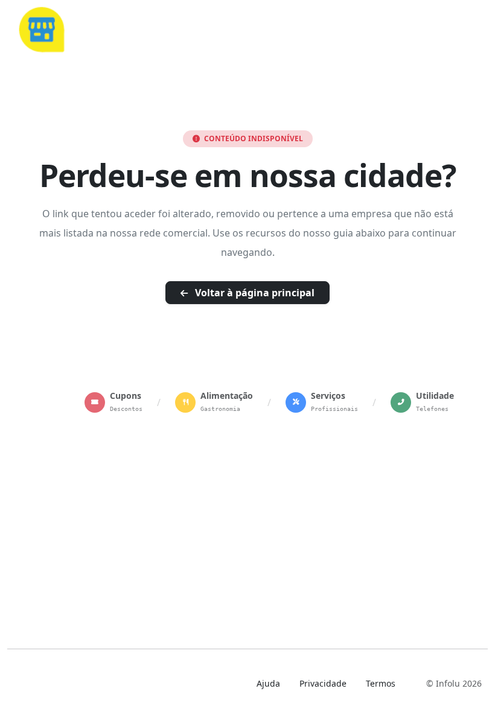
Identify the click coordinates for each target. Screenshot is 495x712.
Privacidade (322, 683)
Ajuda (268, 683)
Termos (380, 683)
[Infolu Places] (41, 27)
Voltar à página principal (254, 292)
